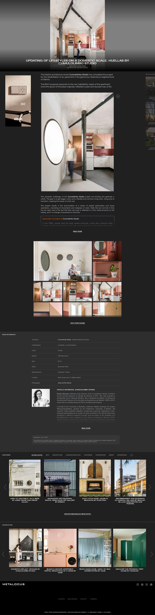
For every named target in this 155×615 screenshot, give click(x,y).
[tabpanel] (77, 487)
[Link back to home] (13, 584)
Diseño (111, 455)
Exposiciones (122, 455)
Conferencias (101, 455)
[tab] (37, 455)
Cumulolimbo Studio (78, 75)
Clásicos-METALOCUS (73, 455)
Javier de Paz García (64, 383)
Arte (47, 455)
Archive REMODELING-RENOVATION (77, 514)
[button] (5, 487)
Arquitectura (57, 455)
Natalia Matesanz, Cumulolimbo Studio (76, 389)
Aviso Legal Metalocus (74, 612)
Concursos (88, 455)
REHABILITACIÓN (37, 455)
